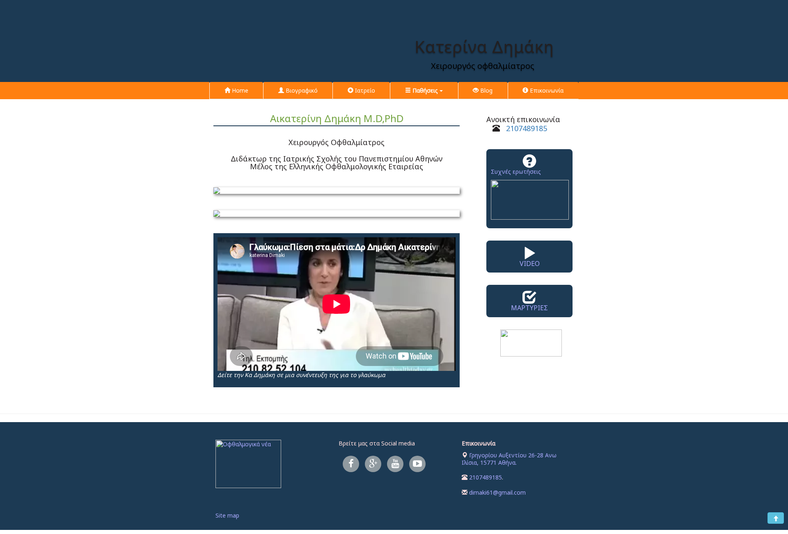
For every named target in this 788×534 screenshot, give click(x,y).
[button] (424, 90)
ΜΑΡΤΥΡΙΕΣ (529, 307)
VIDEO (530, 263)
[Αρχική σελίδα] (484, 22)
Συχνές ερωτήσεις (516, 171)
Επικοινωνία (546, 90)
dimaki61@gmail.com (497, 492)
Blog (485, 90)
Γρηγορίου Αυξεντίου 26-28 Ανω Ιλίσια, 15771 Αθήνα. (509, 458)
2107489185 (526, 128)
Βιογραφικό (301, 90)
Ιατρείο (364, 90)
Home (239, 90)
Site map (227, 515)
